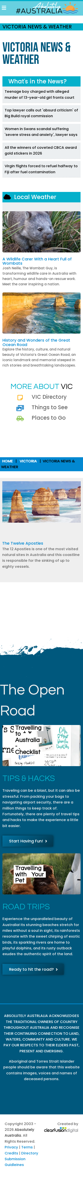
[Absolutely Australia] (44, 8)
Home (7, 461)
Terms (27, 1147)
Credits (11, 1153)
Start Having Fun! (26, 841)
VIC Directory (49, 397)
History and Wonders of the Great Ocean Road (36, 342)
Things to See (50, 407)
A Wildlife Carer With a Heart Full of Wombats (37, 261)
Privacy (11, 1147)
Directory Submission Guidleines (21, 1159)
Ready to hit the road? (31, 969)
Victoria (28, 461)
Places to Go (49, 417)
